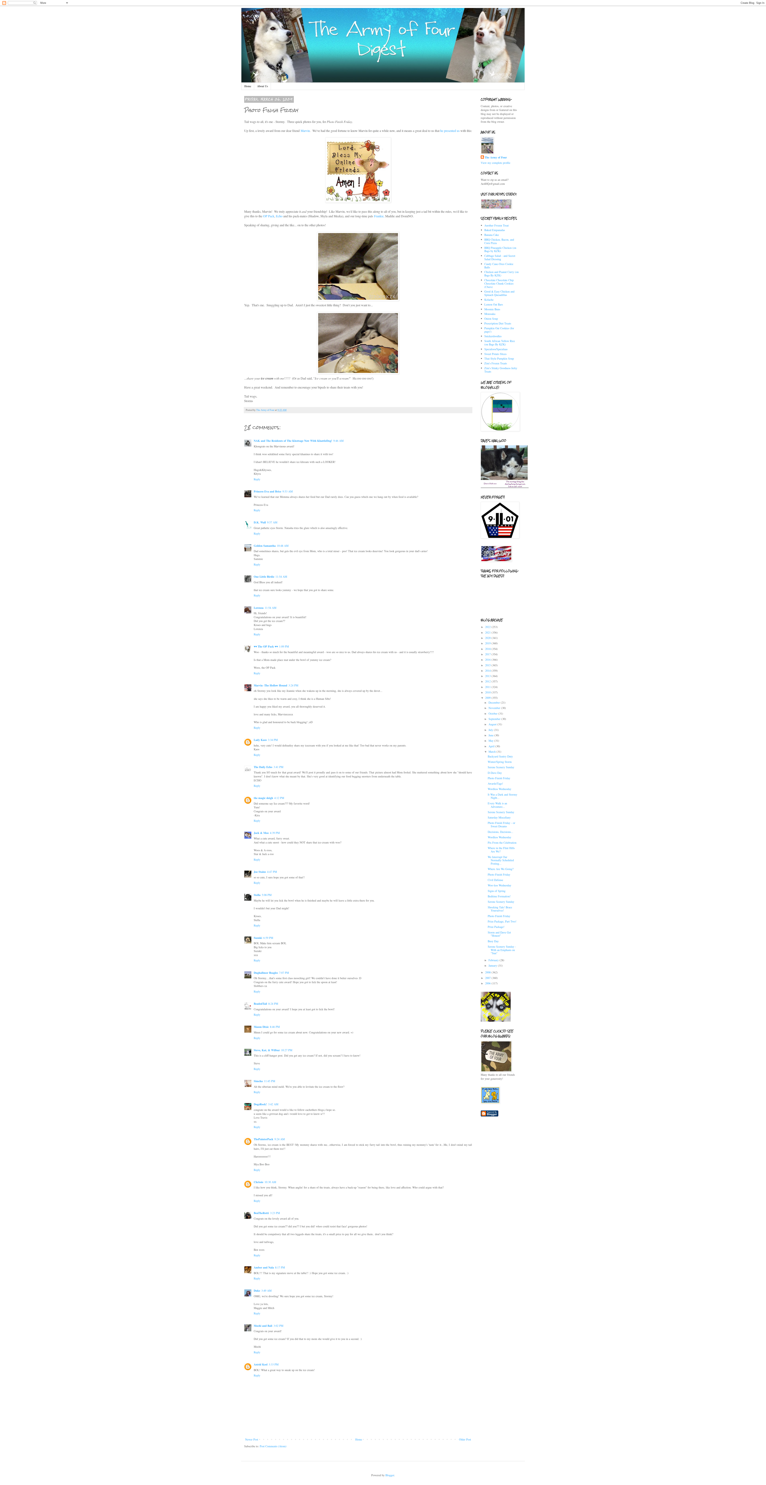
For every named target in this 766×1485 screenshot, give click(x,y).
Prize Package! (496, 927)
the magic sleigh (263, 798)
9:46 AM (338, 441)
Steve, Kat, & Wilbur (267, 1050)
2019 (488, 643)
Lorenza (259, 608)
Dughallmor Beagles (266, 973)
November (495, 708)
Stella (257, 895)
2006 (488, 983)
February (494, 960)
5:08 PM (266, 895)
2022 (488, 627)
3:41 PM (278, 767)
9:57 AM (272, 522)
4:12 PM (279, 798)
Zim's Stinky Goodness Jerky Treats (500, 369)
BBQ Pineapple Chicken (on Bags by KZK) (500, 249)
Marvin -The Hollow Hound (270, 685)
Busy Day (493, 941)
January (493, 965)
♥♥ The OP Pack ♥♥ (266, 646)
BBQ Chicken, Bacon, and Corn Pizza (499, 241)
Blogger (389, 1475)
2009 (488, 698)
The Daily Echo (263, 767)
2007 (488, 978)
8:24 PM (273, 1003)
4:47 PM (272, 872)
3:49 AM (266, 1290)
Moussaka (489, 314)
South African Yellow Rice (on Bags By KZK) (499, 342)
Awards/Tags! (495, 783)
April (492, 746)
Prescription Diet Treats (497, 323)
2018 (488, 649)
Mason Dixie (261, 1027)
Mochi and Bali (263, 1326)
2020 (488, 638)
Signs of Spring (496, 891)
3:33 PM (273, 1364)
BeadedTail (260, 1004)
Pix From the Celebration (502, 842)
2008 (488, 972)
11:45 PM (269, 1081)
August (493, 724)
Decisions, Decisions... (500, 832)
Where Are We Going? (500, 869)
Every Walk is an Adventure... (497, 805)
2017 (488, 654)
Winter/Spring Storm (500, 762)
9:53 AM (287, 491)
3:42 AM (273, 1104)
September (495, 719)
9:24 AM (279, 1139)
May (491, 740)
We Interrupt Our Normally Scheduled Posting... (501, 860)
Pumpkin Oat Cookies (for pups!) (499, 329)
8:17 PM (280, 1267)
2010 (488, 692)
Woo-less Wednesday (499, 885)
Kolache (489, 300)
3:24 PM (293, 685)
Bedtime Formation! (499, 896)
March (493, 751)
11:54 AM (281, 576)
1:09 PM (284, 646)
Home (247, 86)
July (491, 730)
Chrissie (258, 1182)
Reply (257, 479)
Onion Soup (491, 318)
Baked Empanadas (494, 230)
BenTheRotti (261, 1213)
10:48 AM (282, 546)
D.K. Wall (260, 522)
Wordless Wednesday (499, 789)
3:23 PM (275, 1213)
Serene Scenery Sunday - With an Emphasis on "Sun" (502, 950)
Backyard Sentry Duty (500, 756)
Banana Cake (491, 235)
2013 (488, 676)
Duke (257, 1290)
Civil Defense (495, 880)
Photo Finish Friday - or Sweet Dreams (501, 824)
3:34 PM (273, 740)
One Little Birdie (264, 576)
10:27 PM (286, 1050)
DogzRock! (260, 1104)
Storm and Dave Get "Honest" (499, 934)
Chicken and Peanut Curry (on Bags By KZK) (501, 273)
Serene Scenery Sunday (501, 767)
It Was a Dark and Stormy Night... (502, 796)
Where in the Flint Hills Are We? (501, 849)
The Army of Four (496, 157)
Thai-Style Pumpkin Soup (499, 358)
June (491, 735)
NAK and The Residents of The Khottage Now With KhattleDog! (293, 441)
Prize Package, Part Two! (502, 921)
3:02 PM (278, 1326)
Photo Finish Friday (499, 778)
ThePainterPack (263, 1139)
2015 (488, 665)
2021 (488, 632)
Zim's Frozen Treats (495, 363)
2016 (488, 659)
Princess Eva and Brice (267, 491)
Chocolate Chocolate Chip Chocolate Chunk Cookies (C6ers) (499, 283)
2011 (488, 687)
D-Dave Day (495, 773)
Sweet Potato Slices (495, 354)
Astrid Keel (261, 1364)
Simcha (258, 1081)
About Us (262, 86)
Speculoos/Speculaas (495, 349)
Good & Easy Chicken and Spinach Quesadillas (499, 293)
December (495, 702)
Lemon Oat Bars (493, 304)
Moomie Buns (492, 309)
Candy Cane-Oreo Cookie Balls (498, 265)
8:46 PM (275, 1027)
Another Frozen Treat (496, 225)
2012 (488, 681)
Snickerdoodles (492, 336)
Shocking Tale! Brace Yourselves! (500, 909)
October (493, 713)
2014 (488, 670)
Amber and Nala (264, 1267)
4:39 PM (275, 833)
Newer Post (251, 1439)
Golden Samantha (265, 546)
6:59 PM (268, 938)
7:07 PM (284, 973)
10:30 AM (270, 1182)
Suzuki (258, 938)
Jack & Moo (261, 833)
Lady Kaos (260, 740)
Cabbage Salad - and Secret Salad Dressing (499, 257)
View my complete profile (495, 163)
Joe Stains (260, 872)
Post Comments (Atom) (273, 1446)
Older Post (465, 1439)
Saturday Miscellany (499, 817)
